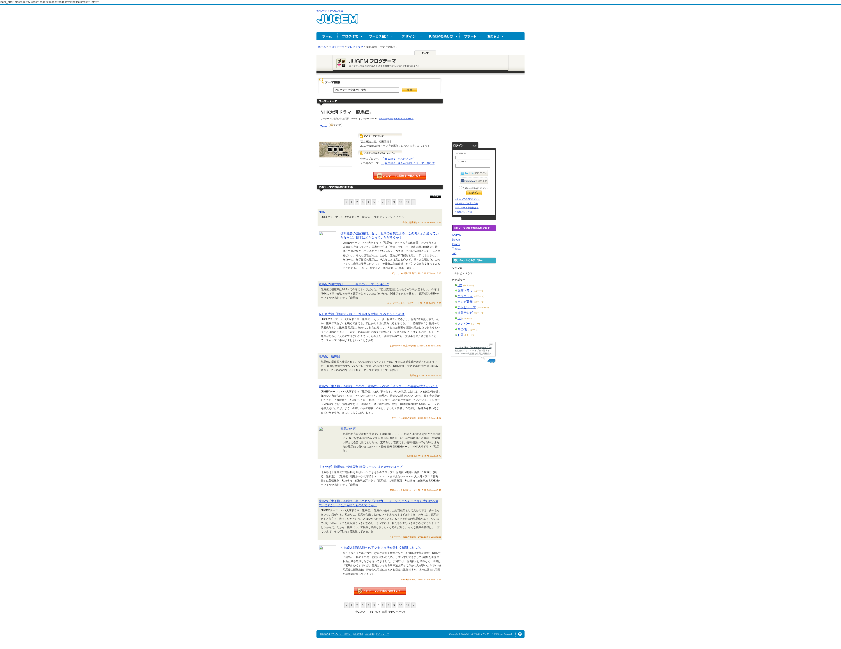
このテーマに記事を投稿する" (380, 591)
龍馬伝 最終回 (329, 356)
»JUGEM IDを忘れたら (466, 203)
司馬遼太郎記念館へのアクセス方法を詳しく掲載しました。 (382, 547)
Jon (454, 253)
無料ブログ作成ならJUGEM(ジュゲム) (337, 21)
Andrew (456, 235)
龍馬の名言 (348, 428)
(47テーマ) (479, 296)
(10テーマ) (479, 291)
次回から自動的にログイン (475, 188)
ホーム (327, 36)
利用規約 (324, 634)
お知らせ (494, 36)
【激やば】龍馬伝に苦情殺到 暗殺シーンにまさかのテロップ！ (362, 467)
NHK (322, 212)
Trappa (456, 248)
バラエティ (465, 296)
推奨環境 (358, 634)
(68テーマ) (479, 302)
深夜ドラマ (465, 290)
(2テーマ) (469, 335)
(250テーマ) (483, 307)
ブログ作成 (351, 36)
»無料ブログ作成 (463, 211)
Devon (456, 239)
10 (400, 202)
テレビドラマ (467, 307)
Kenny (456, 244)
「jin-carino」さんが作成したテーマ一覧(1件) (408, 163)
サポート (471, 36)
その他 (462, 329)
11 (407, 202)
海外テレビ (465, 312)
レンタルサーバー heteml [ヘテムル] (473, 347)
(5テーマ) (467, 318)
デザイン (409, 36)
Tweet (323, 126)
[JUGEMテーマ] (425, 52)
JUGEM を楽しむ (442, 36)
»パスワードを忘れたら (467, 207)
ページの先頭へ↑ (520, 634)
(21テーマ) (473, 329)
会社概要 (369, 634)
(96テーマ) (479, 313)
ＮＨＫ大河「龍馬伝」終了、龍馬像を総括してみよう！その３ (362, 314)
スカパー (464, 323)
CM (460, 285)
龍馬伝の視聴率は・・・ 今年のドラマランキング (354, 284)
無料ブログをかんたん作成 (329, 10)
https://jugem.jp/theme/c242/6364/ (396, 118)
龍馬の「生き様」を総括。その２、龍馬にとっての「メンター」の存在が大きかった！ (378, 386)
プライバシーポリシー (341, 634)
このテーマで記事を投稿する (399, 176)
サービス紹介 (380, 36)
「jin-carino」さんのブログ (397, 158)
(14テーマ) (468, 285)
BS (459, 318)
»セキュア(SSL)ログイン (467, 199)
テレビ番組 (465, 301)
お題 (461, 335)
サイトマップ (382, 634)
